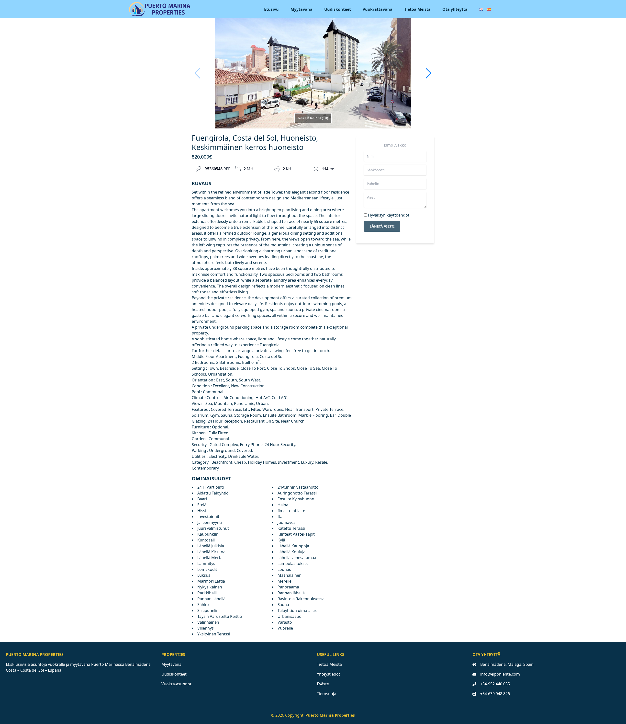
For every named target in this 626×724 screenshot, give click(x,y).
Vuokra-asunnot (176, 684)
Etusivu (271, 9)
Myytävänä (302, 9)
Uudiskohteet (337, 9)
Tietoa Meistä (417, 9)
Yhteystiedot (328, 674)
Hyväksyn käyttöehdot (388, 215)
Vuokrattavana (377, 9)
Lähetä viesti (382, 226)
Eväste (323, 684)
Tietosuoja (326, 693)
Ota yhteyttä (455, 9)
